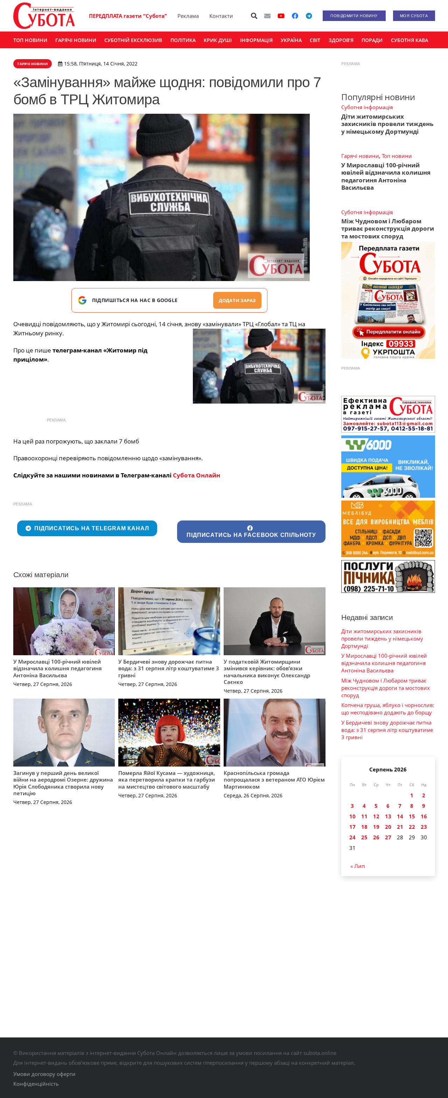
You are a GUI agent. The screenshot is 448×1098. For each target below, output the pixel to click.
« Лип (357, 865)
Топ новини (397, 155)
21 (400, 826)
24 (352, 837)
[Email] (267, 15)
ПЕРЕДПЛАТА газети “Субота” (128, 15)
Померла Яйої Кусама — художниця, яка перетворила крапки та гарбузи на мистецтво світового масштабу (166, 779)
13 (388, 816)
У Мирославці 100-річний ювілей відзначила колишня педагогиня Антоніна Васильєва (57, 668)
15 (412, 816)
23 (424, 826)
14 (400, 816)
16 (424, 816)
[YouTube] (281, 15)
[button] (254, 16)
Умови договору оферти (44, 1073)
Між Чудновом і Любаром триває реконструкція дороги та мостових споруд (387, 228)
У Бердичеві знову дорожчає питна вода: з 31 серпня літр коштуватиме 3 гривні (168, 668)
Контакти (221, 15)
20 (388, 826)
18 (364, 826)
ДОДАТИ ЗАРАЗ (237, 300)
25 (364, 837)
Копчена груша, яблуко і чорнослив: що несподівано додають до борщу (387, 708)
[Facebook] (295, 15)
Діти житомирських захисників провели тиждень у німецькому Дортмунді (387, 123)
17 (352, 826)
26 (376, 837)
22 (412, 826)
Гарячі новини (360, 155)
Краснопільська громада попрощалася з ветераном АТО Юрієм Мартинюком (274, 779)
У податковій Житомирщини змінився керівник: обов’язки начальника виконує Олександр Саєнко (267, 672)
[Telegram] (309, 15)
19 (376, 826)
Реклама (188, 15)
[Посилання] (44, 15)
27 (388, 837)
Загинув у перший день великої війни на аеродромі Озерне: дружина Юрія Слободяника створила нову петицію (63, 783)
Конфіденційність (36, 1083)
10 (352, 816)
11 (364, 816)
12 (376, 816)
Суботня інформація (367, 107)
